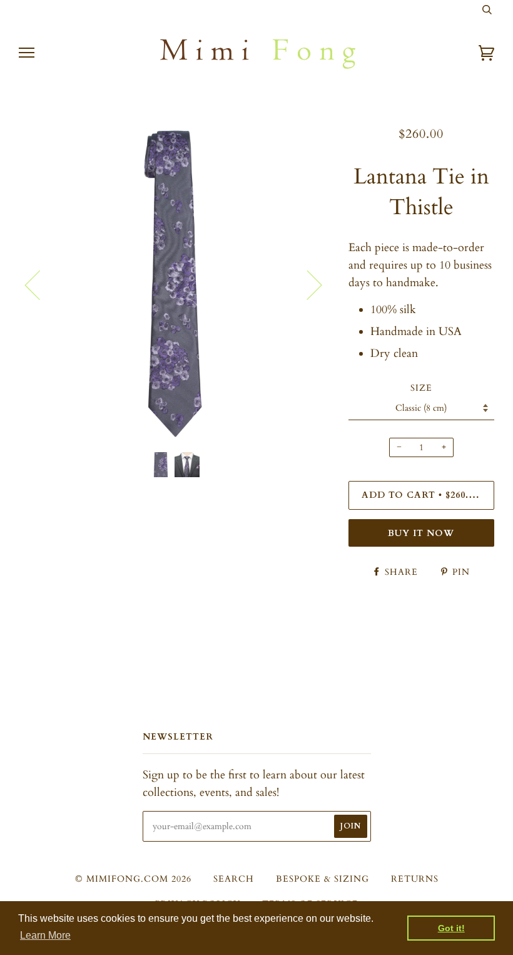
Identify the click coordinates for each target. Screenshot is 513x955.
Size (421, 388)
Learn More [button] (45, 935)
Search (233, 879)
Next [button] (307, 284)
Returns (415, 879)
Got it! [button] (451, 928)
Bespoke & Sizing (322, 879)
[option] (174, 284)
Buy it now (421, 533)
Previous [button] (40, 284)
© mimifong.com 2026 (133, 879)
